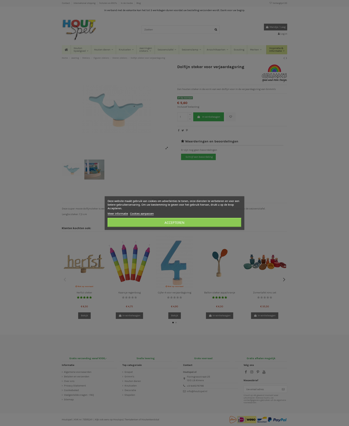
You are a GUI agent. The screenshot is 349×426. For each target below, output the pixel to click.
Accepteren (174, 222)
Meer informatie (118, 213)
